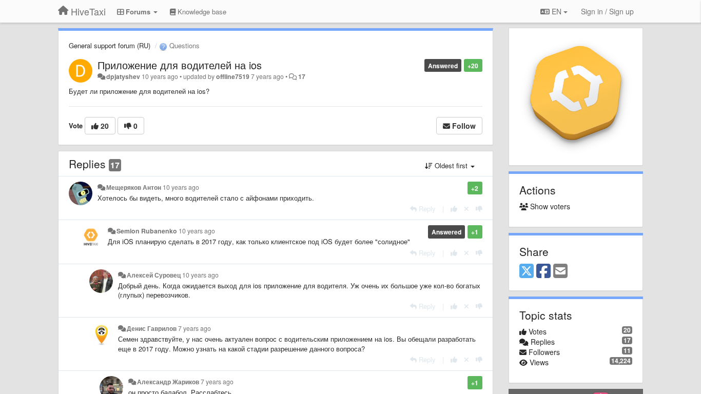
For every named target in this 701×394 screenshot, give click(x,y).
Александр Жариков (168, 381)
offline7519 (232, 76)
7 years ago (194, 328)
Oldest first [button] (451, 165)
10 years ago (181, 187)
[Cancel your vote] (466, 208)
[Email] (560, 271)
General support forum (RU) (109, 45)
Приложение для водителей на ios (180, 64)
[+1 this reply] (454, 208)
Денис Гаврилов (152, 328)
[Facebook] (543, 271)
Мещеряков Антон (133, 187)
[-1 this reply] (479, 208)
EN (556, 11)
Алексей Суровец (154, 275)
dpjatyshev (123, 76)
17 (301, 76)
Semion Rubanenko (146, 230)
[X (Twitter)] (526, 271)
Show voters (549, 206)
